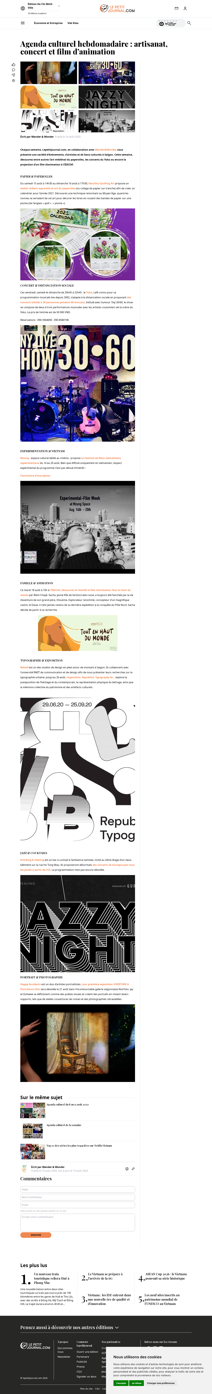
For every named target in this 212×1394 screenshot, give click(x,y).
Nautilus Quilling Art (101, 183)
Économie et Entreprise (48, 23)
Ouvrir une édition (87, 1351)
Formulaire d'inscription (35, 475)
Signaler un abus (86, 1376)
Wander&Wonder (105, 149)
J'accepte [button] (121, 1383)
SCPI (104, 1353)
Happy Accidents (30, 984)
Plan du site (87, 1388)
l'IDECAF (55, 590)
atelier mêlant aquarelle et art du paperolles (48, 188)
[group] (181, 22)
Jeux (104, 1371)
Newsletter (64, 1356)
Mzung (24, 458)
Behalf (24, 667)
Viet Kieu (73, 23)
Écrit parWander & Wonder (37, 136)
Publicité (82, 1361)
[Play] (181, 23)
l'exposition (90, 677)
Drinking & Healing (32, 860)
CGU (79, 1371)
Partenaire (83, 1356)
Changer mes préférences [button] (161, 1383)
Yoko (89, 292)
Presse (81, 1366)
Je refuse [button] (136, 1383)
